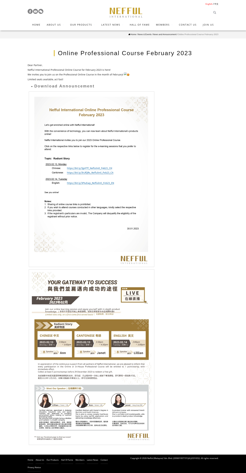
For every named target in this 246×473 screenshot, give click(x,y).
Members (163, 24)
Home (36, 24)
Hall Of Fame (140, 24)
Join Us (208, 24)
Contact (104, 459)
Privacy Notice (34, 467)
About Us (54, 24)
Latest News (110, 24)
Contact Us (188, 24)
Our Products (81, 24)
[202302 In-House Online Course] (91, 357)
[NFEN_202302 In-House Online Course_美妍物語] (91, 179)
